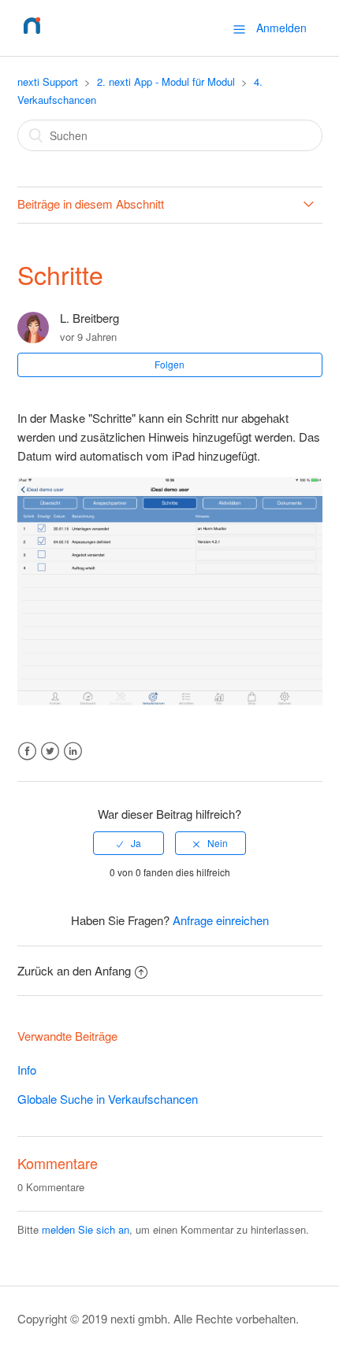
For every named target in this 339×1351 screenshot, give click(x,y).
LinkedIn (73, 751)
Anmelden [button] (281, 27)
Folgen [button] (169, 364)
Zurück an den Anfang (74, 970)
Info (26, 1069)
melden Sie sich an (85, 1229)
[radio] (128, 843)
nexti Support (47, 81)
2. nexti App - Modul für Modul (166, 81)
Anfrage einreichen (221, 920)
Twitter (50, 751)
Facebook (27, 751)
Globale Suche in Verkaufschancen (107, 1098)
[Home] (32, 35)
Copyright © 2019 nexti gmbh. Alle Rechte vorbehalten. (158, 1318)
